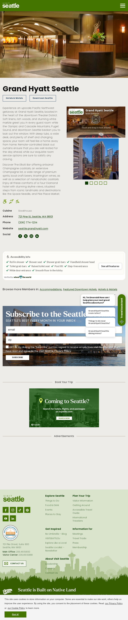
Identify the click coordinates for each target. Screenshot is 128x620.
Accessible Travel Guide (82, 511)
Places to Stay (53, 514)
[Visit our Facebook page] (6, 510)
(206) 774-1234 (27, 223)
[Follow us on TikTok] (20, 510)
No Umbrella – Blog (56, 534)
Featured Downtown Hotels (80, 290)
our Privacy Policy (114, 603)
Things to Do (52, 501)
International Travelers (80, 519)
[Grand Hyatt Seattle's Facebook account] (20, 237)
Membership (80, 547)
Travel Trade (79, 538)
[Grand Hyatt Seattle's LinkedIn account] (37, 237)
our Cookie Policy (16, 608)
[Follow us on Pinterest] (27, 510)
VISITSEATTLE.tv (52, 538)
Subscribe (17, 357)
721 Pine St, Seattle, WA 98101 (35, 217)
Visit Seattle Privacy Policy (55, 351)
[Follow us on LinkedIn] (13, 518)
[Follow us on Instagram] (13, 510)
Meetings (78, 534)
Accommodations (51, 290)
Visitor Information (83, 501)
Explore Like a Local (55, 543)
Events (48, 510)
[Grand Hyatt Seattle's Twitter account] (26, 237)
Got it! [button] (15, 614)
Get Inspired (53, 529)
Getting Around (81, 505)
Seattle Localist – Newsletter (54, 549)
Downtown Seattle (43, 98)
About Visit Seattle (57, 559)
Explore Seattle (54, 496)
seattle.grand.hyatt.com (33, 229)
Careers (49, 568)
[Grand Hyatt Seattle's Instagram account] (31, 237)
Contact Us (17, 563)
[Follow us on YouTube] (6, 518)
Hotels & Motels (14, 98)
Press (76, 543)
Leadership (51, 564)
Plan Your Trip (81, 496)
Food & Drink (52, 505)
